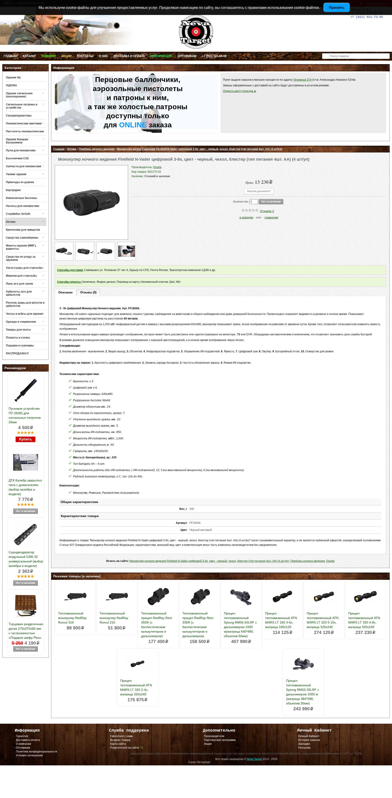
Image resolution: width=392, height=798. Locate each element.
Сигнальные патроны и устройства (21, 106)
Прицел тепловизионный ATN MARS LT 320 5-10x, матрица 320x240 (322, 620)
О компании (23, 743)
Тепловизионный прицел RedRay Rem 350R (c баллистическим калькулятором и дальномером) (156, 625)
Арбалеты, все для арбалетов (19, 293)
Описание (65, 292)
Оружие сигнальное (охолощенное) (19, 95)
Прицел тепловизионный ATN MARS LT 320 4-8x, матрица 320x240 (364, 620)
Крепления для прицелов (23, 229)
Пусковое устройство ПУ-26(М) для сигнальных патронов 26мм (25, 415)
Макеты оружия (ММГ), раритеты (21, 247)
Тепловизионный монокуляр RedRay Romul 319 (72, 618)
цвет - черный (218, 561)
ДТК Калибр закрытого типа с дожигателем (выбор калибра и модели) (25, 487)
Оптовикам (187, 56)
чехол (232, 561)
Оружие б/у (13, 77)
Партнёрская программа (220, 740)
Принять (337, 7)
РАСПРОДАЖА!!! (17, 353)
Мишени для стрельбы (21, 275)
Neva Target (254, 759)
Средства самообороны (22, 237)
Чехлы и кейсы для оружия (24, 313)
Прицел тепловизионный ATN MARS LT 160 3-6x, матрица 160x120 (281, 620)
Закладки (304, 743)
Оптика (10, 221)
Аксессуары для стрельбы (24, 267)
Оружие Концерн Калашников (17, 141)
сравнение (271, 217)
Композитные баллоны (21, 198)
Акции (66, 56)
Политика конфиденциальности (36, 751)
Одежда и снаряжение (21, 321)
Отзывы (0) (88, 292)
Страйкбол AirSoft (18, 213)
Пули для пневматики (20, 150)
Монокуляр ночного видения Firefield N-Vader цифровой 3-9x (169, 561)
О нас (103, 56)
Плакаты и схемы (18, 337)
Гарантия (22, 736)
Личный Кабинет (309, 736)
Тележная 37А (302, 79)
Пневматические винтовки (24, 123)
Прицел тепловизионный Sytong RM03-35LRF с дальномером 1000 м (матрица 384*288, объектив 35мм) (302, 692)
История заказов (309, 740)
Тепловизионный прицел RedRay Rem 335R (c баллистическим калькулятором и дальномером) (197, 625)
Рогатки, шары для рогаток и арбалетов (25, 304)
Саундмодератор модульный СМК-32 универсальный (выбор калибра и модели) (26, 559)
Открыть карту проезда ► (240, 91)
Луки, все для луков (19, 283)
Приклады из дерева (20, 182)
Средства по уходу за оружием (20, 258)
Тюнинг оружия (16, 174)
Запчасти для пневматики (23, 166)
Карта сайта (118, 743)
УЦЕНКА (11, 85)
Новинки (49, 56)
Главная (10, 56)
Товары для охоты (18, 329)
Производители (214, 736)
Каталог (29, 56)
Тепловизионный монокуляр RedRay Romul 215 (114, 618)
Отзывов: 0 (267, 211)
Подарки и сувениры (20, 345)
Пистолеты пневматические (25, 131)
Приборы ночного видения (97, 149)
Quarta (330, 561)
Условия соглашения (29, 755)
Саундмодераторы (19, 115)
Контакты (85, 56)
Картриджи (13, 190)
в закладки (246, 217)
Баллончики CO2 (17, 158)
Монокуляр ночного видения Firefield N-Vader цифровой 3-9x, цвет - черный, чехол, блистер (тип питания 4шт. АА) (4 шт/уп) (199, 149)
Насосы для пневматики (22, 206)
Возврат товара (120, 740)
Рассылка (304, 747)
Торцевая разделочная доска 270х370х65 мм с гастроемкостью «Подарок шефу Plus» (26, 630)
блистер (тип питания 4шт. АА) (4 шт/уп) (263, 561)
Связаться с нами (121, 736)
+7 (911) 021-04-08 (214, 56)
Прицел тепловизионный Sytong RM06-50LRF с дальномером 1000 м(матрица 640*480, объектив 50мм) (240, 625)
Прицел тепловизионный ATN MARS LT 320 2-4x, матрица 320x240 (136, 687)
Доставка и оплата (129, 56)
